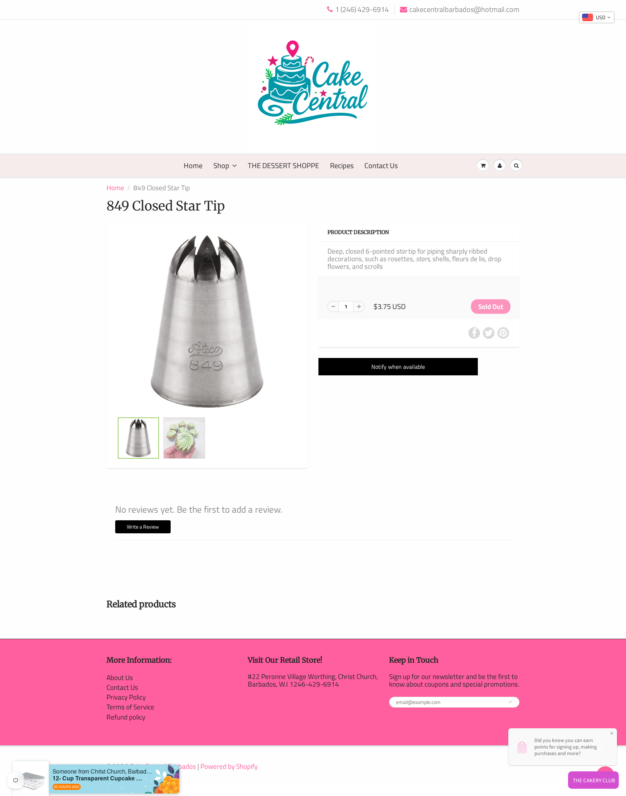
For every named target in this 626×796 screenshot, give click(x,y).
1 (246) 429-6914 (362, 9)
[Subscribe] (510, 702)
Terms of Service (130, 706)
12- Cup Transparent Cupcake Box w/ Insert (98, 752)
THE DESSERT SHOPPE (283, 165)
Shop (221, 165)
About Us (120, 677)
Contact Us (381, 165)
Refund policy (126, 717)
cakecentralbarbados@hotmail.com (464, 9)
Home (193, 165)
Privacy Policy (126, 697)
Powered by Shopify (229, 766)
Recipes (342, 165)
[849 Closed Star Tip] (207, 322)
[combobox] (596, 17)
